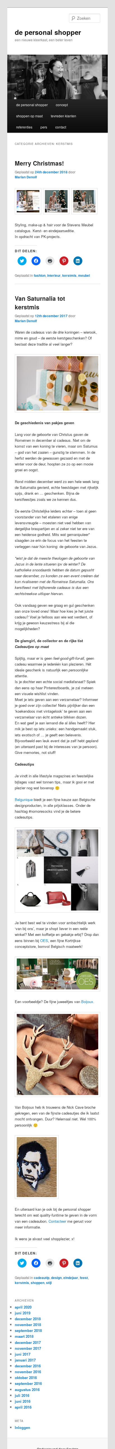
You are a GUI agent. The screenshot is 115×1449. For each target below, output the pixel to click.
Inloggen (22, 1427)
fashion (39, 275)
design (56, 1277)
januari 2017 (25, 1360)
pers (43, 127)
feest (84, 1277)
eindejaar (70, 1277)
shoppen (37, 1282)
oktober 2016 (26, 1377)
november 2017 (28, 1348)
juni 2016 (22, 1401)
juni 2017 (22, 1354)
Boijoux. (87, 1001)
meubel (84, 275)
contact (60, 127)
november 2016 (28, 1371)
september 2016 (28, 1383)
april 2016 (23, 1407)
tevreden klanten (63, 115)
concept (62, 104)
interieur (54, 275)
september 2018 (28, 1330)
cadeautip (41, 1277)
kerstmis (69, 275)
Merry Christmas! (39, 163)
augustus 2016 (27, 1389)
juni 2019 (22, 1312)
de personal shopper (48, 32)
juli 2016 (22, 1395)
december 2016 (28, 1365)
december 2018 (28, 1318)
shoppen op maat (29, 115)
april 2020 (23, 1307)
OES (44, 940)
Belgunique (24, 799)
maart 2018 (24, 1336)
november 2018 (28, 1324)
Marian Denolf (26, 176)
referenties (24, 127)
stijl (49, 1282)
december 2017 (28, 1342)
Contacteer (57, 1221)
